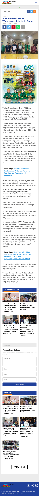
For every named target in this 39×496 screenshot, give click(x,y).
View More (19, 467)
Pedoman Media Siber (15, 493)
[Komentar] (23, 27)
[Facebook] (28, 11)
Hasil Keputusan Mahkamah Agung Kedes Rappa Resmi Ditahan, (27, 409)
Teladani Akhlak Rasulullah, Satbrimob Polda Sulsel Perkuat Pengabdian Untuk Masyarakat (10, 329)
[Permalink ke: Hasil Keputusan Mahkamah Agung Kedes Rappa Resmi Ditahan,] (28, 297)
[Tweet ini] (9, 27)
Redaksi (3, 493)
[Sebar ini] (4, 27)
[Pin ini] (14, 27)
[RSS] (34, 11)
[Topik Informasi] (8, 2)
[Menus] (36, 2)
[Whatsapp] (18, 27)
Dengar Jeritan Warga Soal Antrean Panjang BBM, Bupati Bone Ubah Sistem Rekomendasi (10, 307)
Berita (9, 23)
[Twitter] (31, 11)
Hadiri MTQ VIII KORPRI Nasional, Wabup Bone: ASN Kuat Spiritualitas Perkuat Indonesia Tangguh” (27, 432)
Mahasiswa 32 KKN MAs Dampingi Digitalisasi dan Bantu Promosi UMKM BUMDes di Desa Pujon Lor (10, 456)
